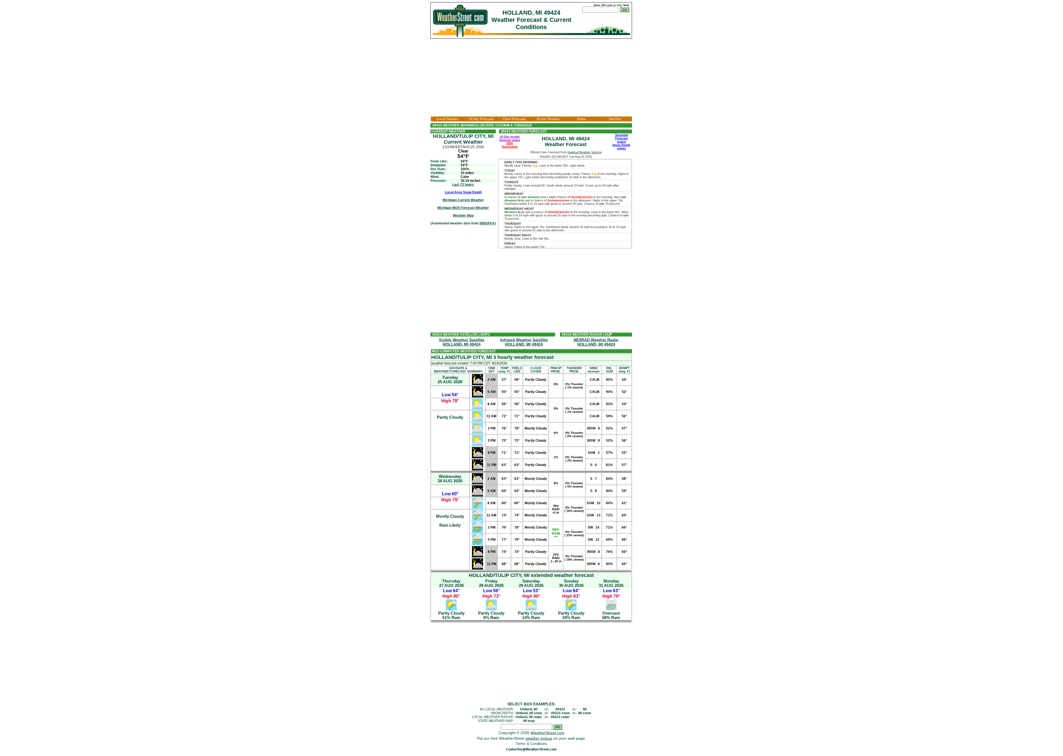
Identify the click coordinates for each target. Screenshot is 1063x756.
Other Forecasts (514, 119)
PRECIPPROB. (555, 369)
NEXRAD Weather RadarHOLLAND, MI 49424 (596, 342)
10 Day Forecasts (481, 119)
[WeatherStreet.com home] (461, 20)
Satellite (615, 119)
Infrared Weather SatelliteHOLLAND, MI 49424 (524, 342)
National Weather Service (584, 152)
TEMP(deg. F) (504, 369)
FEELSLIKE (517, 369)
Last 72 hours (463, 185)
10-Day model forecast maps (509, 138)
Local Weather (447, 119)
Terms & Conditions (531, 744)
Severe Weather (547, 119)
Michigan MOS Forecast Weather (463, 208)
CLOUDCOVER (535, 369)
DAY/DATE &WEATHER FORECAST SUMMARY (458, 369)
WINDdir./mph (594, 369)
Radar (581, 119)
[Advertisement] (531, 77)
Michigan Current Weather (463, 200)
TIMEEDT (491, 369)
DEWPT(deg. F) (624, 369)
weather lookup (538, 738)
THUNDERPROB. (574, 369)
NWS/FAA (487, 223)
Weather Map (463, 216)
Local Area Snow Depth (463, 192)
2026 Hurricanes (510, 145)
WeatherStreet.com (547, 733)
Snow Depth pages (621, 146)
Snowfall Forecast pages (621, 138)
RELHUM (609, 369)
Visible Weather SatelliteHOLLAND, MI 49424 (461, 342)
